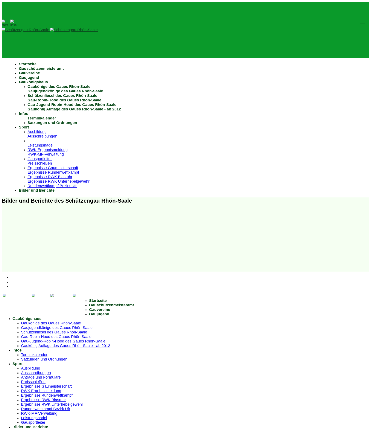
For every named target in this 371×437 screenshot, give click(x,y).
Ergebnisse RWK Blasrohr (49, 177)
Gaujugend (29, 77)
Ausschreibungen (42, 136)
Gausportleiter (39, 159)
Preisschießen (39, 163)
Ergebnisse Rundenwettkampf (53, 172)
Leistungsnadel (40, 145)
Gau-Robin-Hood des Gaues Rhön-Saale (64, 100)
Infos (23, 114)
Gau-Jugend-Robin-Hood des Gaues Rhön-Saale (71, 104)
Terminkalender (41, 118)
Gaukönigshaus (33, 82)
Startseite (27, 64)
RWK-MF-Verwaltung (45, 154)
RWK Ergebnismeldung (47, 150)
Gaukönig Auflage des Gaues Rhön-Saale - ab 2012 (74, 109)
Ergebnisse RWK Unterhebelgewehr (58, 181)
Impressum (19, 282)
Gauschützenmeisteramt (41, 68)
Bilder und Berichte (37, 190)
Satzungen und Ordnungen (52, 123)
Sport (24, 127)
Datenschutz (21, 286)
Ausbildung (37, 132)
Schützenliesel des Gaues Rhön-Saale (62, 95)
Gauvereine (29, 73)
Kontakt (16, 277)
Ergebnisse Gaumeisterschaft (52, 168)
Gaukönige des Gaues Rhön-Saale (58, 86)
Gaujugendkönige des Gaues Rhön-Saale (65, 91)
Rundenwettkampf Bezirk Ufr (52, 186)
